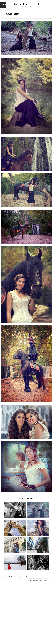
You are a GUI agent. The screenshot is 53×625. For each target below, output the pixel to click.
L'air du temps (10, 527)
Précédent (12, 577)
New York (33, 545)
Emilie (10, 510)
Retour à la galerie (39, 580)
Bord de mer (33, 527)
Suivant (24, 577)
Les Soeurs (34, 510)
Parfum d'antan (33, 562)
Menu (3, 5)
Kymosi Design (10, 545)
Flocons (10, 562)
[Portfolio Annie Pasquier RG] (26, 4)
